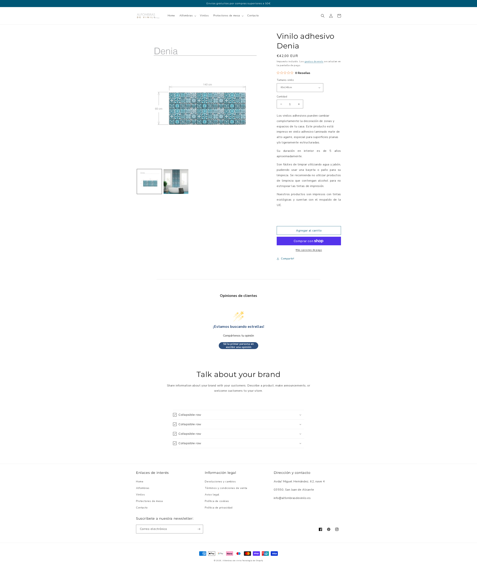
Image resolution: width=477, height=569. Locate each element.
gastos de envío (313, 61)
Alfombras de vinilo (231, 560)
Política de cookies (217, 501)
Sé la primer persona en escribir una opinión (238, 345)
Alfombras (142, 488)
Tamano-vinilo (285, 80)
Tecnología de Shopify (252, 560)
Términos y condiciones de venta (226, 488)
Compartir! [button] (287, 258)
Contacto (142, 507)
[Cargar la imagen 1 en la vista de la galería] (149, 181)
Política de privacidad (218, 507)
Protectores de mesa (149, 501)
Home (139, 481)
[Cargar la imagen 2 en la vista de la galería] (176, 181)
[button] (187, 16)
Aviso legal (212, 494)
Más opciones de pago (309, 249)
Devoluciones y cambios (220, 481)
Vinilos (140, 494)
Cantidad (282, 96)
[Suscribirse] (199, 529)
